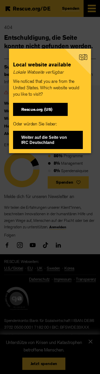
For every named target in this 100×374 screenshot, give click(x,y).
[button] (40, 109)
